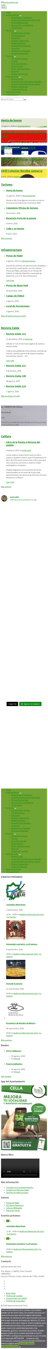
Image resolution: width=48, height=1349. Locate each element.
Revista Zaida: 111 (16, 365)
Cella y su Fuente (15, 228)
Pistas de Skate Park (17, 285)
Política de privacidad (10, 1346)
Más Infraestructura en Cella (13, 316)
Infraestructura (11, 250)
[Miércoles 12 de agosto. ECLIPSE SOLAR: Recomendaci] (24, 633)
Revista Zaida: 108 (16, 376)
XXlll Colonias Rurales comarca (21, 171)
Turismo (6, 184)
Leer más (10, 280)
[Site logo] (10, 5)
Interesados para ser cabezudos (22, 159)
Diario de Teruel (13, 1210)
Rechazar (30, 1343)
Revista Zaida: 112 (16, 333)
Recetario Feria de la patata (21, 218)
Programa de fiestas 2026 (18, 148)
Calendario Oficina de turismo (22, 208)
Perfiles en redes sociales (17, 1192)
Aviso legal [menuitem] (11, 1293)
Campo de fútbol (15, 295)
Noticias (20, 153)
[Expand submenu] (20, 15)
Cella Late (26, 450)
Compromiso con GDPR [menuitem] (16, 1298)
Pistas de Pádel (14, 255)
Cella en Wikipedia (14, 1208)
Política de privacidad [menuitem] (15, 1301)
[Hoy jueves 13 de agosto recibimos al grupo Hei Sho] (24, 526)
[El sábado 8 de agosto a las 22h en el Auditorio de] (24, 660)
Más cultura (6, 486)
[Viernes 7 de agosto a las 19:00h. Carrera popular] (24, 606)
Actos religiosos (13, 1050)
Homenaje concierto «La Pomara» (22, 944)
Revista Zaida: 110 (16, 386)
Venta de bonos (11, 120)
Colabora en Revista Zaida (17, 1190)
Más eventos (6, 1040)
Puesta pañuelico (14, 1064)
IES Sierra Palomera (14, 1205)
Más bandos (6, 1076)
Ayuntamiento (24, 126)
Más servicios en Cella (10, 396)
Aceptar (22, 1343)
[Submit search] (25, 99)
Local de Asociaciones (18, 306)
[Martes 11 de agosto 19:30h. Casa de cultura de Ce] (24, 580)
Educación (18, 176)
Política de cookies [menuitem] (14, 1295)
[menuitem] (8, 12)
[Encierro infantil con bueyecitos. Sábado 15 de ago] (24, 553)
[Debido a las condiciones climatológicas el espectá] (24, 508)
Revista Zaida (10, 328)
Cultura (6, 436)
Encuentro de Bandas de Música (20, 1023)
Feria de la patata (14, 983)
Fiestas (17, 1058)
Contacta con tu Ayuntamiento (19, 1187)
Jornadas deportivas (15, 904)
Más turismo (6, 238)
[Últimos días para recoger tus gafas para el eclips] (24, 687)
